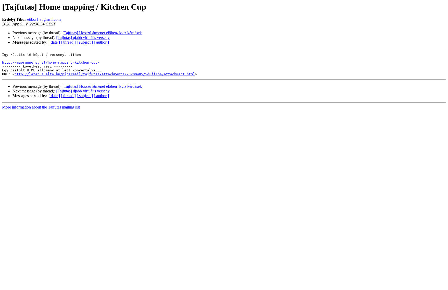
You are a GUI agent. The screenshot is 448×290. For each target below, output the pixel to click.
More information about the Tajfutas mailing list (41, 107)
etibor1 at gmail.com (44, 19)
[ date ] (54, 42)
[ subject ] (85, 42)
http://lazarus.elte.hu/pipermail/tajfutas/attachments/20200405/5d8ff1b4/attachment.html (105, 74)
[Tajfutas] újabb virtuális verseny (83, 37)
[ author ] (101, 42)
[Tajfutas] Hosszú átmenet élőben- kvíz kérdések (102, 33)
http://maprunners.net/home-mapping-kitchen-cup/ (51, 62)
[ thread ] (68, 42)
